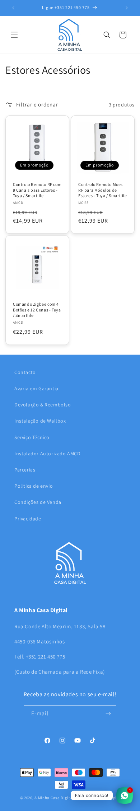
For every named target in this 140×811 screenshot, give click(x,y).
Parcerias (24, 469)
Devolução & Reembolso (42, 404)
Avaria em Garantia (36, 388)
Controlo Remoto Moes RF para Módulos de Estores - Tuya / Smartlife (102, 190)
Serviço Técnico (32, 437)
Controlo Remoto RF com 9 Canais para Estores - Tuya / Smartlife (37, 190)
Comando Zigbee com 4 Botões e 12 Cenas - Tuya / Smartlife (37, 309)
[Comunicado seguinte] (127, 8)
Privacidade (27, 518)
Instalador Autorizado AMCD (47, 453)
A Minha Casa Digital (54, 797)
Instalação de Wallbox (40, 421)
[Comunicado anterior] (13, 8)
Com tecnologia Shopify (97, 797)
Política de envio (33, 486)
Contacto (25, 372)
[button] (14, 35)
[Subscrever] (108, 713)
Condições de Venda (37, 502)
